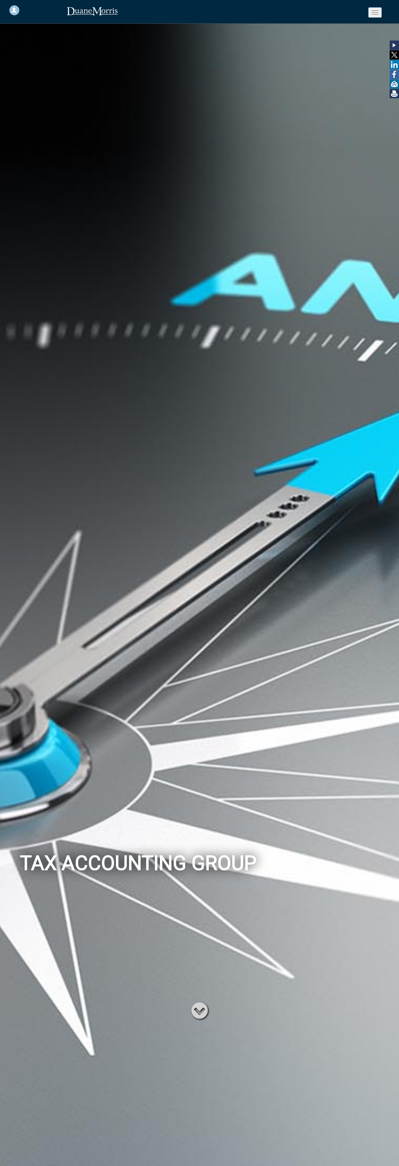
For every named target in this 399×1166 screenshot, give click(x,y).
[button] (394, 45)
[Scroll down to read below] (200, 1010)
